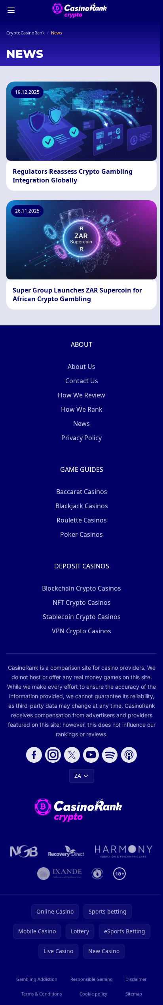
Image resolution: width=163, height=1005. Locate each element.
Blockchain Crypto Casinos (81, 588)
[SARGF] (97, 873)
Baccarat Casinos (81, 491)
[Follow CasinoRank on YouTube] (91, 755)
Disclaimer (136, 979)
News (81, 423)
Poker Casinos (81, 534)
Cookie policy (93, 994)
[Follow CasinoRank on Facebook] (34, 755)
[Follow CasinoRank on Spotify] (110, 755)
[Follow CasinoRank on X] (72, 755)
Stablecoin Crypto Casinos (82, 616)
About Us (81, 366)
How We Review (81, 395)
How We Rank (81, 409)
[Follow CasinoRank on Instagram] (53, 755)
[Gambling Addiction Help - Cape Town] (59, 873)
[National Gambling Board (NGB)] (24, 851)
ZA (77, 775)
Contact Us (81, 380)
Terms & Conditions (41, 994)
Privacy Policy (81, 437)
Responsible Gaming (91, 979)
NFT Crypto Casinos (82, 602)
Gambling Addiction (36, 979)
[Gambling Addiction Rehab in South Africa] (124, 851)
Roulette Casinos (82, 520)
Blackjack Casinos (81, 506)
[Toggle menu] (11, 10)
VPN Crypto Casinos (81, 631)
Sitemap (133, 994)
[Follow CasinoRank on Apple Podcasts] (129, 755)
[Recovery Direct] (66, 851)
